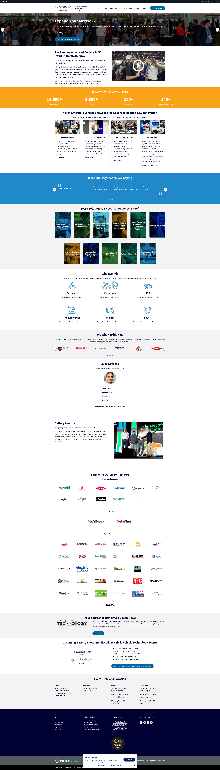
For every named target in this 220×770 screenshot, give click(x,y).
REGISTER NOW (157, 8)
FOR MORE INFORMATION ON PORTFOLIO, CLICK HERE (132, 666)
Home (98, 8)
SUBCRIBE (98, 633)
